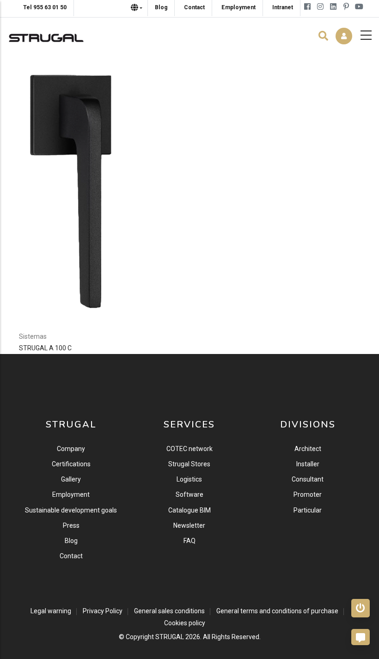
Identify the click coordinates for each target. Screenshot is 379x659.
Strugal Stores (189, 464)
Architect (307, 448)
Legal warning (51, 611)
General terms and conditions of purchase (277, 611)
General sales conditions (169, 611)
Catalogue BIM (189, 510)
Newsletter (189, 525)
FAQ (189, 540)
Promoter (307, 494)
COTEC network (189, 448)
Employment (71, 494)
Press (71, 525)
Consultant (308, 479)
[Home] (46, 36)
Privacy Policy (102, 611)
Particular (307, 510)
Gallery (71, 479)
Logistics (189, 479)
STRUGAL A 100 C (45, 348)
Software (189, 494)
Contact (71, 556)
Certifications (71, 464)
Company (71, 448)
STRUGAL (169, 637)
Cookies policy (184, 623)
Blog (71, 540)
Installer (307, 464)
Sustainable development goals (71, 510)
